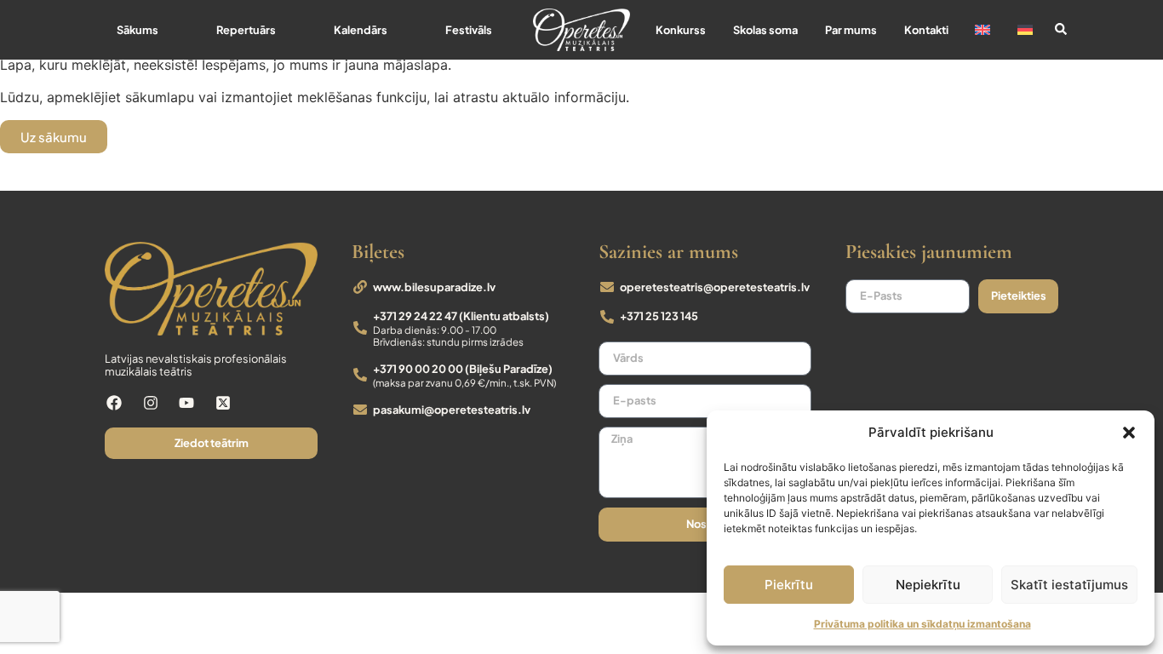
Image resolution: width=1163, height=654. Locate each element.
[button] (1128, 432)
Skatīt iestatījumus (1069, 585)
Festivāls (468, 30)
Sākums (137, 30)
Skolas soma (765, 30)
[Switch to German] (1025, 29)
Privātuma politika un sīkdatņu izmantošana (922, 623)
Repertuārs (246, 30)
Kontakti (926, 30)
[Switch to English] (982, 29)
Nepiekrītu (928, 585)
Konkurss (681, 30)
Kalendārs (360, 30)
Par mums (851, 30)
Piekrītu (789, 585)
